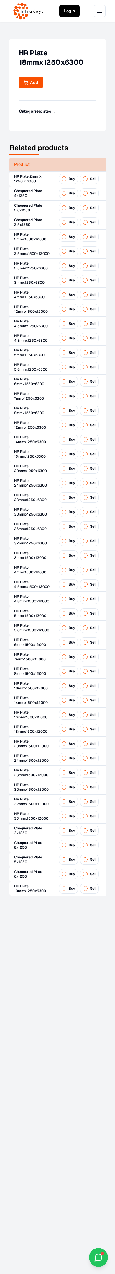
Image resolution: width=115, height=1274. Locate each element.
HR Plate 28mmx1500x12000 (31, 772)
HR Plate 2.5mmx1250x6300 (31, 265)
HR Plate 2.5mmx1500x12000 (32, 251)
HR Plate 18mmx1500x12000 (30, 729)
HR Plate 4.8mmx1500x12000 (31, 599)
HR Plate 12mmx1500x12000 (31, 309)
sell (93, 178)
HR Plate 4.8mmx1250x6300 (30, 338)
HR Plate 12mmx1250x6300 (30, 425)
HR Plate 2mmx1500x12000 (30, 236)
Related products (38, 147)
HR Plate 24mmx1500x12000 (31, 758)
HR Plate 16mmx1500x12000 (30, 714)
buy (72, 178)
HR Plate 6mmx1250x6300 (29, 381)
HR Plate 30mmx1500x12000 (31, 787)
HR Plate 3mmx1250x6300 (29, 280)
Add (33, 82)
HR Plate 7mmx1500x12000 (30, 657)
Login (69, 11)
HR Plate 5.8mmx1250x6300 (30, 367)
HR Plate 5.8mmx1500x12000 (31, 628)
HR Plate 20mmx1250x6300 (30, 468)
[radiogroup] (79, 179)
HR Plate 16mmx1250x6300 (30, 454)
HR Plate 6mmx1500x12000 (30, 642)
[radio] (64, 178)
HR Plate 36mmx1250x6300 (30, 526)
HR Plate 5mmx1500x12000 (30, 613)
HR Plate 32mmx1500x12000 (31, 801)
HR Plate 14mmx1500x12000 (31, 700)
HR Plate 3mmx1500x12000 (30, 555)
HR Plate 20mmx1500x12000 (31, 743)
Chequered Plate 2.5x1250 (28, 222)
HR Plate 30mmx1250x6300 (30, 512)
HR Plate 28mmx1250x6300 (30, 497)
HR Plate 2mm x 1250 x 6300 (28, 179)
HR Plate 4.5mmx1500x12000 (32, 584)
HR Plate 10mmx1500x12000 (31, 686)
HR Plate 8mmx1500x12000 (30, 671)
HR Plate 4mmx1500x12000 (30, 570)
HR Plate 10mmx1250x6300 (30, 888)
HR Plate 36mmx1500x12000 (31, 816)
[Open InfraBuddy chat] (98, 1257)
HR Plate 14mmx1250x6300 (30, 439)
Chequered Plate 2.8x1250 (28, 208)
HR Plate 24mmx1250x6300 (30, 483)
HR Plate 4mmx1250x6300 (29, 294)
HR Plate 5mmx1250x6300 (29, 352)
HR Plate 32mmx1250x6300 (30, 541)
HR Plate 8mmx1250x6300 (29, 410)
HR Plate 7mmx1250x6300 (29, 396)
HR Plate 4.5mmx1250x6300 (31, 323)
